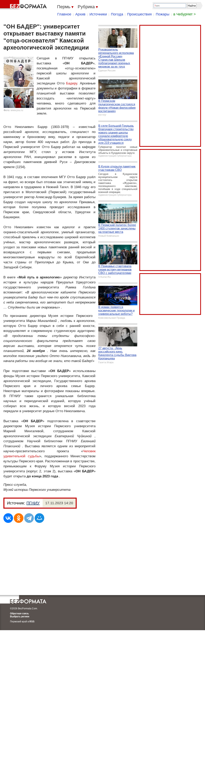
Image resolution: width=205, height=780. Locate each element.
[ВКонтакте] (8, 518)
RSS (31, 621)
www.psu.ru (17, 110)
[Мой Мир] (39, 518)
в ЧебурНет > (184, 14)
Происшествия (139, 14)
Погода (117, 14)
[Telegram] (29, 518)
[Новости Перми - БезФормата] (24, 5)
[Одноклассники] (18, 518)
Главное (64, 14)
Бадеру (71, 83)
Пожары (162, 14)
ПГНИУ (33, 503)
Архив (80, 14)
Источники (98, 14)
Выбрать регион (19, 616)
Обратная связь (19, 613)
